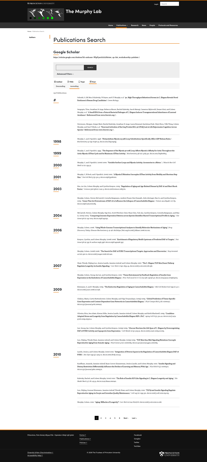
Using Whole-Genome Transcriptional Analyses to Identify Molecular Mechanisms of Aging (131, 227)
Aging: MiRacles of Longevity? (107, 402)
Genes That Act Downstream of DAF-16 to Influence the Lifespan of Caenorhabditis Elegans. (119, 201)
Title (71, 81)
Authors (39, 37)
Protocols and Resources (168, 25)
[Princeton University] (40, 3)
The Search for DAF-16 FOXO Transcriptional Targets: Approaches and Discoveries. (134, 251)
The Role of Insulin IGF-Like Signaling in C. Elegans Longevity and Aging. (145, 378)
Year (94, 81)
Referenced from (101, 115)
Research (134, 25)
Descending (60, 86)
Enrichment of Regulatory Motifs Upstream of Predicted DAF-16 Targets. (145, 239)
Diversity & (39, 452)
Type (83, 81)
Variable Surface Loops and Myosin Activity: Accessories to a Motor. (134, 162)
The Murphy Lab (84, 11)
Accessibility (34, 455)
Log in (156, 4)
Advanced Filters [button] (64, 73)
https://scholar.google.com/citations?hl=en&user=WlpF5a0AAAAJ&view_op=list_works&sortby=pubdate (95, 57)
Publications (121, 25)
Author (59, 81)
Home (110, 25)
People (152, 25)
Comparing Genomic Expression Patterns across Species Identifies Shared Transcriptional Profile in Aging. (132, 215)
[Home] (46, 15)
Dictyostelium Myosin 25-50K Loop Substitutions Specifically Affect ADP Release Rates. (137, 139)
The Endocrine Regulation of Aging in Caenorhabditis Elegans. (129, 287)
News (144, 25)
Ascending (74, 86)
